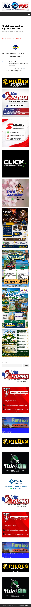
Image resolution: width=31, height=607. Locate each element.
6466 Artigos (21, 53)
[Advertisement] (15, 21)
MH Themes (25, 605)
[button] (29, 14)
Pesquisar (4, 362)
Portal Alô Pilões (19, 31)
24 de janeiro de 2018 (8, 31)
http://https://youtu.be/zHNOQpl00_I (12, 38)
